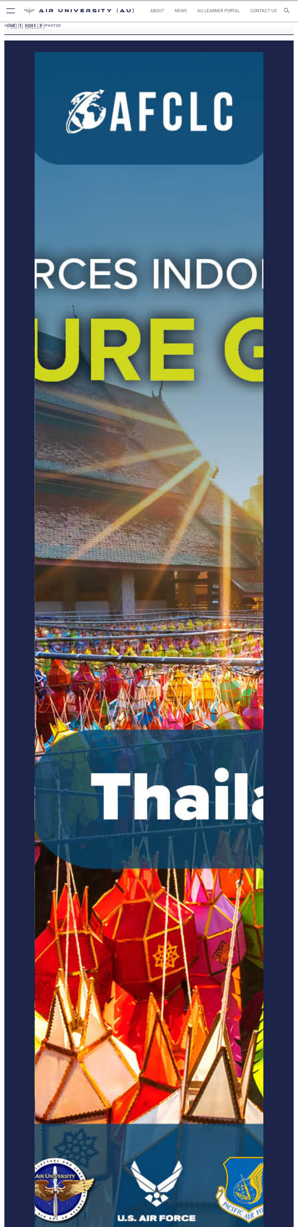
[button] (9, 11)
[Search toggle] (288, 10)
